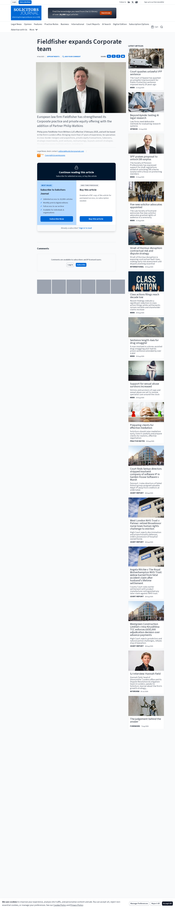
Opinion (28, 24)
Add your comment (73, 57)
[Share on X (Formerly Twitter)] (114, 56)
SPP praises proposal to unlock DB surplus (144, 158)
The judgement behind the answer (145, 720)
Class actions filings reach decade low (144, 296)
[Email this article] (123, 56)
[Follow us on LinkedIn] (129, 2)
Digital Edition (120, 24)
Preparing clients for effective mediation (142, 426)
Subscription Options (139, 24)
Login (14, 2)
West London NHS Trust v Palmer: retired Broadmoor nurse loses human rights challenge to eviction (145, 525)
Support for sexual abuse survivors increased (144, 385)
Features (38, 24)
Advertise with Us (19, 29)
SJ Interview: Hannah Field (145, 674)
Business (65, 24)
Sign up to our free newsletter (154, 2)
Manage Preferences (139, 903)
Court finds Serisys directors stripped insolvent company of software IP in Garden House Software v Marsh (146, 474)
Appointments (53, 57)
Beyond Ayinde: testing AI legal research (144, 116)
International (77, 24)
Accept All (167, 903)
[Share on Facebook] (118, 56)
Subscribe (81, 264)
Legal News (16, 24)
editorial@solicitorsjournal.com (71, 151)
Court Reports (93, 24)
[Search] (161, 27)
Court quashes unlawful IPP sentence (146, 73)
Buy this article (96, 218)
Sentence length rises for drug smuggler (144, 341)
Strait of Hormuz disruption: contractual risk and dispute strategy (146, 250)
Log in (70, 264)
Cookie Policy (59, 905)
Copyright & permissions (55, 155)
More (32, 29)
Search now (105, 13)
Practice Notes (51, 24)
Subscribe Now (25, 2)
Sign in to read (85, 228)
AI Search (106, 24)
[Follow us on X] (133, 2)
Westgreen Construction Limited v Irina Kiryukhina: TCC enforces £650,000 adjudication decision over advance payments (145, 629)
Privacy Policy (76, 905)
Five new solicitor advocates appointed (146, 206)
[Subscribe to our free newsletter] (136, 2)
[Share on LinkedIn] (109, 56)
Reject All (155, 903)
